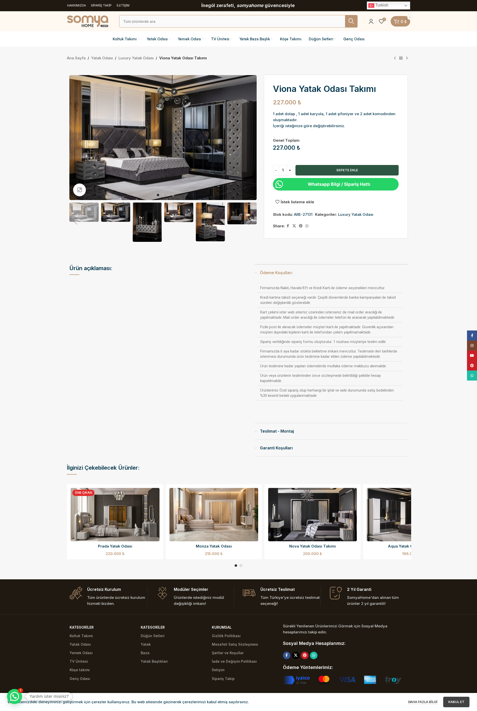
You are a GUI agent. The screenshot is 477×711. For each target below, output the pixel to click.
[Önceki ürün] (395, 58)
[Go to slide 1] (158, 195)
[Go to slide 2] (163, 195)
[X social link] (294, 226)
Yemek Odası (81, 653)
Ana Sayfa (76, 58)
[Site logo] (87, 21)
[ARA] (351, 21)
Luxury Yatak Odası (136, 58)
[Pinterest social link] (300, 226)
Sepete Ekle (347, 170)
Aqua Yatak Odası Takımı (411, 546)
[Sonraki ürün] (407, 58)
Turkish (381, 5)
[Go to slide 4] (173, 195)
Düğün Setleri (153, 636)
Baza (145, 653)
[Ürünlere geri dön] (401, 58)
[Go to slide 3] (168, 195)
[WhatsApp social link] (307, 226)
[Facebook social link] (288, 226)
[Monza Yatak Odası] (214, 514)
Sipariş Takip (223, 678)
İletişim (218, 670)
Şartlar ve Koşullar (228, 653)
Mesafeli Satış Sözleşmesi (235, 644)
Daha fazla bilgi (423, 702)
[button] (75, 222)
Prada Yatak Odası (115, 546)
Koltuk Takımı (81, 636)
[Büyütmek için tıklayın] (79, 190)
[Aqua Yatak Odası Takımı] (411, 514)
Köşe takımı (80, 670)
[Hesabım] (371, 21)
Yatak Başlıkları (154, 661)
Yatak (146, 644)
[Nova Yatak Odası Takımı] (312, 514)
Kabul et (456, 702)
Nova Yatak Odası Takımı (312, 546)
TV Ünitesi (79, 661)
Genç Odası (80, 678)
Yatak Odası (102, 58)
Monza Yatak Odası (214, 546)
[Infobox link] (108, 597)
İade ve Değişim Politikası (234, 661)
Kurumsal (222, 627)
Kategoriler (82, 627)
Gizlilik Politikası (226, 636)
